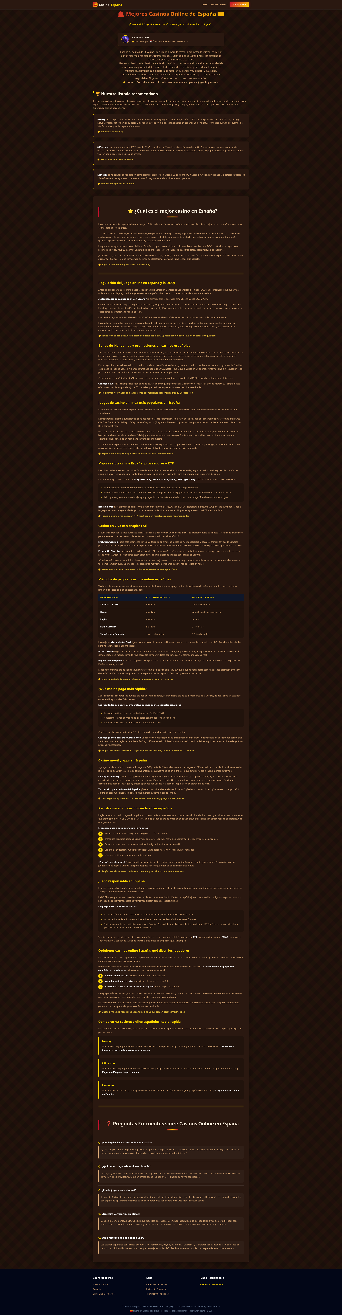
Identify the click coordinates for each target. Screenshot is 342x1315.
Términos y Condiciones (157, 1293)
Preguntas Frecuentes (156, 1284)
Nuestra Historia (100, 1284)
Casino (108, 4)
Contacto (97, 1289)
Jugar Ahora (239, 4)
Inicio (204, 4)
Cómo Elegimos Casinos (104, 1293)
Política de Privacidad (156, 1289)
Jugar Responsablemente (211, 1284)
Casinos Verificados (219, 4)
